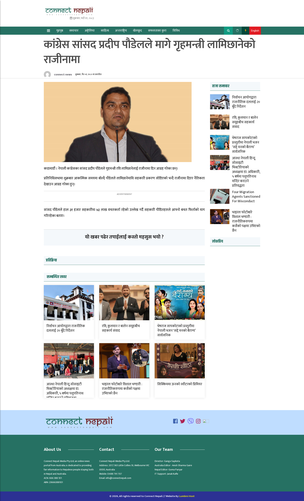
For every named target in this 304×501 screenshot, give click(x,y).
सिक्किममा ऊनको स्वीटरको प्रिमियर (179, 384)
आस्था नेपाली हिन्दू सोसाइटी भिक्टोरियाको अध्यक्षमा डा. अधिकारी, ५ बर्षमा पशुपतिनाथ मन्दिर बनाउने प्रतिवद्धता (64, 391)
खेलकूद (137, 30)
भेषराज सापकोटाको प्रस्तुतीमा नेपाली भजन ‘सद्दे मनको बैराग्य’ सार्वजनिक (176, 330)
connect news (62, 74)
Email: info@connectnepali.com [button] (115, 478)
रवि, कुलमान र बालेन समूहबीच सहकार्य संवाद (121, 328)
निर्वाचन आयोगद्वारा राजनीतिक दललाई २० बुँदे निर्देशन (65, 328)
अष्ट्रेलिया (90, 30)
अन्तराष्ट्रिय (121, 30)
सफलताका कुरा (157, 30)
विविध (176, 30)
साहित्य (105, 30)
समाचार (73, 30)
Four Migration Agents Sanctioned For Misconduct (246, 196)
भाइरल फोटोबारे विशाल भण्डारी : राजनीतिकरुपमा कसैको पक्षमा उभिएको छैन (122, 388)
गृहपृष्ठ (59, 30)
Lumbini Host (187, 496)
